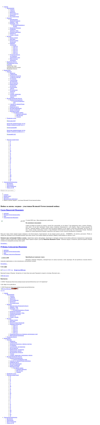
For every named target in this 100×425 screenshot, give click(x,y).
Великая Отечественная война (12, 214)
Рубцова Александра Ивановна (14, 247)
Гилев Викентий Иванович (12, 210)
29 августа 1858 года (19, 270)
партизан (6, 213)
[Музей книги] (5, 275)
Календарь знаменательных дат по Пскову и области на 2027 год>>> (16, 124)
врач (5, 216)
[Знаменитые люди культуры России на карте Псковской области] (14, 64)
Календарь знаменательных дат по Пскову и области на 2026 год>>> (16, 131)
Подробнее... (4, 243)
